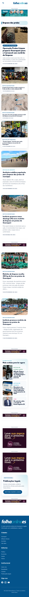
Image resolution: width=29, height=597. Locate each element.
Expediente (4, 569)
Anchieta (3, 541)
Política (3, 551)
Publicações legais (6, 573)
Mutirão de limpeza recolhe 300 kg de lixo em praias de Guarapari (14, 276)
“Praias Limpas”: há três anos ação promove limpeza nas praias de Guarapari (12, 143)
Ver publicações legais (13, 492)
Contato (3, 571)
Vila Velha (3, 543)
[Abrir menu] (3, 3)
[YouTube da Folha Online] (9, 582)
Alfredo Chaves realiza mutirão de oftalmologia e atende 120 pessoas (19, 374)
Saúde (3, 556)
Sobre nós (4, 567)
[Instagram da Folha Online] (5, 582)
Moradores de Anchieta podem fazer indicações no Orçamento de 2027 (19, 390)
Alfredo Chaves (5, 539)
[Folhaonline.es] (20, 3)
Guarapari (3, 536)
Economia (3, 554)
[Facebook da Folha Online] (2, 582)
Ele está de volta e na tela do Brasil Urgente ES (19, 403)
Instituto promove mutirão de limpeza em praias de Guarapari (14, 322)
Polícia (3, 558)
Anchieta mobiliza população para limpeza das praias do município (14, 175)
